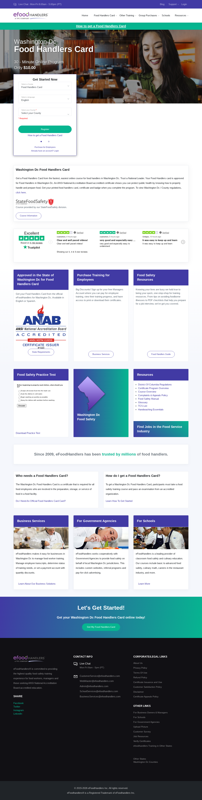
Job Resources (140, 736)
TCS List (142, 406)
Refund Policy (140, 677)
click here (21, 192)
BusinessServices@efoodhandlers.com (100, 696)
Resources (180, 15)
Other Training (126, 15)
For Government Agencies (146, 722)
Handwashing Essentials (150, 409)
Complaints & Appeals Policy (153, 395)
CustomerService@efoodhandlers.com (100, 676)
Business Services (101, 354)
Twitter (16, 706)
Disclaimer (138, 692)
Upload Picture (140, 727)
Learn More (144, 583)
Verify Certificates (142, 741)
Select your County (28, 110)
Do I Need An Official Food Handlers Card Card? (41, 501)
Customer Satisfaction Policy (147, 687)
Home (85, 15)
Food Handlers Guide (161, 354)
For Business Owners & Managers (150, 712)
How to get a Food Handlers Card (45, 135)
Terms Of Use (140, 673)
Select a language (28, 97)
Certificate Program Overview (153, 388)
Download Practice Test (28, 433)
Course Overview (147, 391)
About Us (138, 663)
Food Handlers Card (104, 15)
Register (45, 129)
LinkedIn (17, 713)
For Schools (139, 717)
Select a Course (27, 84)
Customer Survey (142, 732)
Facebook (18, 703)
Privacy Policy (140, 668)
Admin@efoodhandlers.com (94, 686)
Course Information (28, 215)
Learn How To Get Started (119, 501)
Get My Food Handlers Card (101, 627)
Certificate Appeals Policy (145, 696)
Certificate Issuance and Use (147, 682)
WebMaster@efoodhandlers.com (97, 681)
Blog (162, 4)
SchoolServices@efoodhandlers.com (99, 691)
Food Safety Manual (148, 398)
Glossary (143, 402)
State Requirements (41, 352)
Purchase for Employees (45, 147)
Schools (166, 15)
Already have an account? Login (45, 151)
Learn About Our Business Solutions (37, 583)
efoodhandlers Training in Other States (152, 746)
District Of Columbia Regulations (155, 384)
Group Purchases (148, 15)
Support (173, 4)
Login (184, 4)
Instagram (18, 710)
